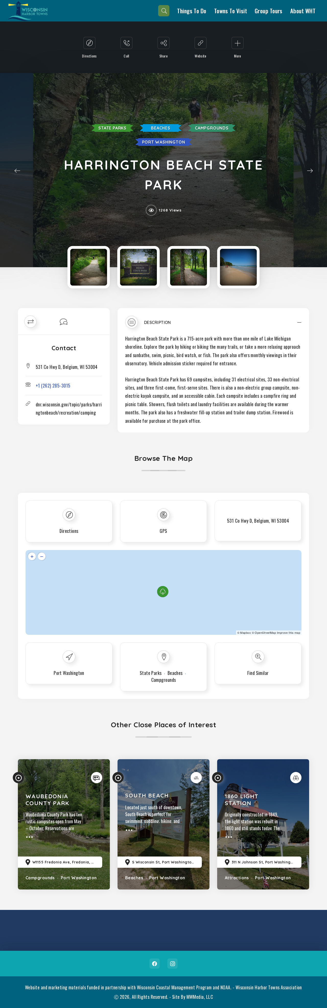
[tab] (213, 325)
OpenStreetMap (265, 632)
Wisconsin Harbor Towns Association (269, 987)
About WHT (303, 10)
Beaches (160, 128)
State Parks (112, 128)
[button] (213, 325)
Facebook (154, 963)
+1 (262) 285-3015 (53, 385)
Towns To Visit (230, 10)
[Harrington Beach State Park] (88, 267)
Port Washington (163, 142)
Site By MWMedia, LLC (192, 996)
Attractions (237, 877)
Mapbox (245, 632)
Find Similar (257, 673)
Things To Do (191, 10)
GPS (163, 531)
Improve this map (288, 632)
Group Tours (269, 10)
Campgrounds (212, 128)
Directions (69, 531)
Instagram (172, 963)
